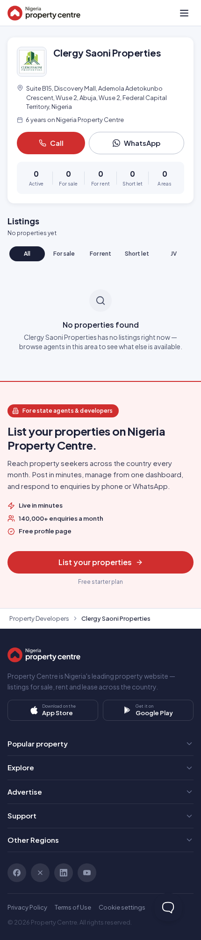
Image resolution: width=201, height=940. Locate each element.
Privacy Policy (27, 907)
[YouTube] (87, 872)
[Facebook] (16, 872)
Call (57, 142)
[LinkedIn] (63, 872)
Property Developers (39, 618)
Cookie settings (122, 907)
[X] (40, 872)
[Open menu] (184, 13)
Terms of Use (73, 907)
